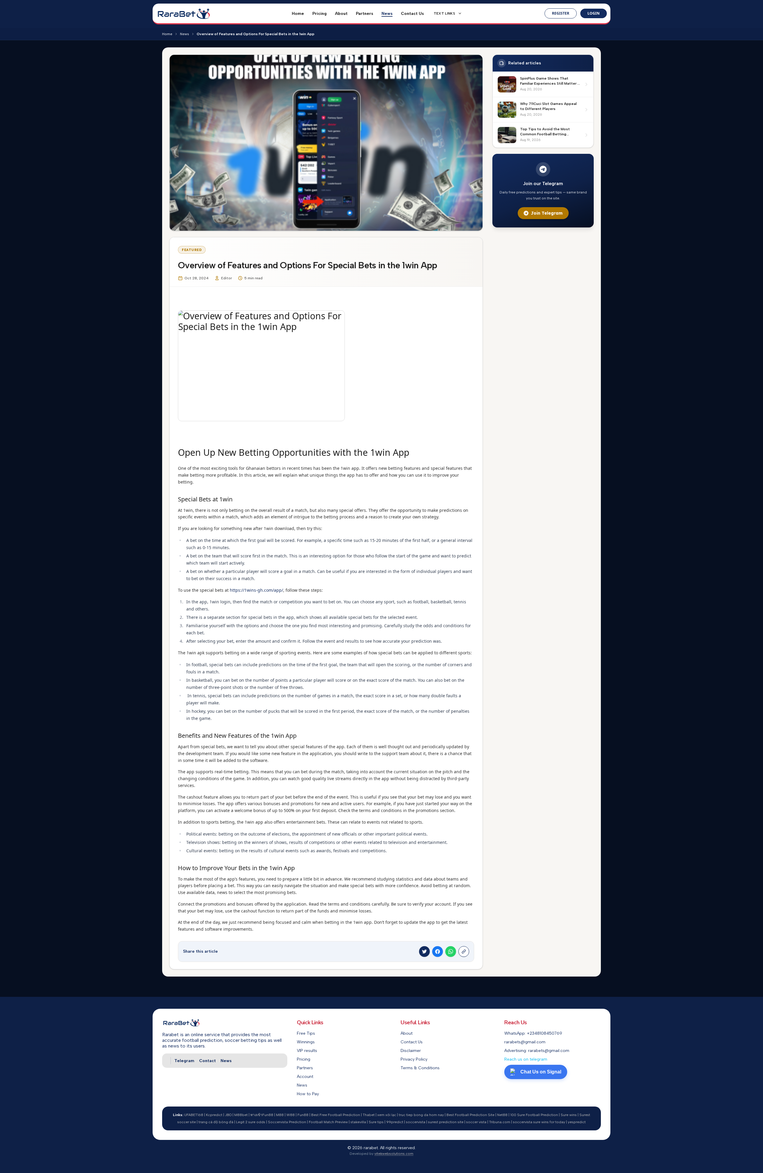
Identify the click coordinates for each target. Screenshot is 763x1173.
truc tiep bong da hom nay (421, 1115)
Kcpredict (214, 1115)
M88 (280, 1115)
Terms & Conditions (420, 1067)
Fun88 (302, 1115)
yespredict (577, 1122)
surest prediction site (445, 1122)
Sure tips (376, 1122)
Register (560, 13)
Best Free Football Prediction (335, 1115)
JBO (228, 1115)
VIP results (307, 1050)
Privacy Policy (414, 1059)
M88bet (241, 1115)
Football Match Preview (328, 1122)
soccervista (415, 1122)
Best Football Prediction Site (470, 1115)
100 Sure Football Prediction (534, 1115)
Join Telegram (547, 213)
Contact (207, 1060)
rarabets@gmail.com (524, 1042)
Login (593, 13)
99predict (394, 1122)
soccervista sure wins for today (539, 1122)
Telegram (184, 1060)
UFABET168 (193, 1115)
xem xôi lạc (386, 1115)
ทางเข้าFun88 (261, 1115)
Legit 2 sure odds (250, 1122)
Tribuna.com (499, 1122)
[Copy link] (463, 951)
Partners (364, 13)
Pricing (319, 13)
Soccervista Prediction (287, 1122)
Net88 (502, 1115)
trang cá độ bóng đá (215, 1122)
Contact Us (412, 13)
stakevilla (358, 1122)
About (341, 13)
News (387, 13)
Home (298, 13)
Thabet (369, 1115)
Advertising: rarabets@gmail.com (536, 1050)
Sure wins (569, 1115)
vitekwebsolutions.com (393, 1154)
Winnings (306, 1042)
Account (305, 1076)
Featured (192, 250)
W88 (290, 1115)
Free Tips (306, 1033)
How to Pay (308, 1093)
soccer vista (476, 1122)
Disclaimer (411, 1050)
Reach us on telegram (525, 1059)
